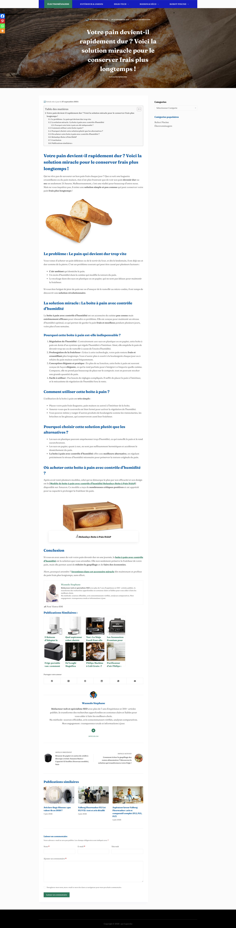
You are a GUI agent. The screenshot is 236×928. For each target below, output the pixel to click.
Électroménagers (58, 4)
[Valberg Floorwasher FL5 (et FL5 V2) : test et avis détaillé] (93, 795)
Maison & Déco (148, 4)
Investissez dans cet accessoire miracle (92, 571)
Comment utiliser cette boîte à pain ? (67, 128)
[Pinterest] (2, 21)
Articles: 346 (93, 736)
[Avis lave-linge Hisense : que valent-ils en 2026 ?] (59, 795)
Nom (46, 846)
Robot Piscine (178, 4)
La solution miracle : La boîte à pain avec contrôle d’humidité (78, 122)
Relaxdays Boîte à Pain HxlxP (64, 137)
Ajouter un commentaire (55, 858)
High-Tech (120, 4)
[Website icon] (93, 730)
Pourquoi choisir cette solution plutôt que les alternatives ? (77, 131)
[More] (2, 30)
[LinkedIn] (102, 681)
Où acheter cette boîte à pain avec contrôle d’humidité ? (75, 134)
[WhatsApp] (118, 681)
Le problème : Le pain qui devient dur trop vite (71, 119)
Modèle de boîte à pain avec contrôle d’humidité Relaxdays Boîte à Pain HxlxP (92, 483)
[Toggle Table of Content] (138, 109)
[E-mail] (135, 681)
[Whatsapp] (2, 25)
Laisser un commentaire (56, 895)
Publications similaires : (62, 143)
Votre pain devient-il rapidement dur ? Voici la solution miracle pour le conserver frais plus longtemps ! (90, 114)
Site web (115, 846)
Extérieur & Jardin (91, 4)
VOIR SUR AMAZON (93, 551)
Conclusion (56, 140)
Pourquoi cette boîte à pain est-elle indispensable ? (74, 125)
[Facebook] (2, 16)
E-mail (81, 846)
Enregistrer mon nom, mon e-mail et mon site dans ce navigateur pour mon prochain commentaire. (84, 887)
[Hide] (1, 36)
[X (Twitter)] (68, 681)
